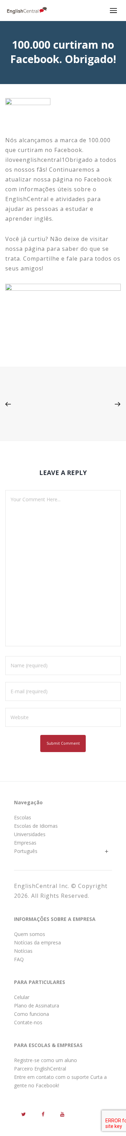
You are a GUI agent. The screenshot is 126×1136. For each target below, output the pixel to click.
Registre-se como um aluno (45, 1060)
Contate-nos (28, 1022)
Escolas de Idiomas (36, 825)
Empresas (25, 842)
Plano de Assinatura (36, 1005)
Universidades (30, 834)
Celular (21, 997)
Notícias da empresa (37, 942)
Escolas (22, 817)
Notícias (23, 951)
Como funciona (31, 1014)
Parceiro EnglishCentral (40, 1068)
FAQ (19, 959)
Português (25, 851)
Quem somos (29, 934)
